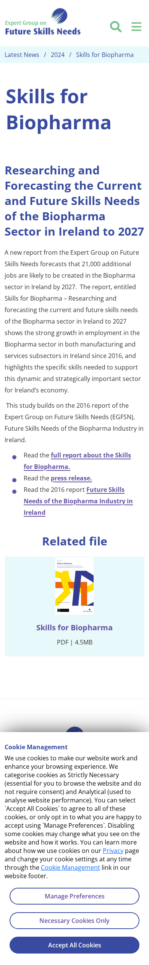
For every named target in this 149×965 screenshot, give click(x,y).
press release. (71, 478)
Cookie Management (70, 867)
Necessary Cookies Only (74, 920)
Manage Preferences (75, 896)
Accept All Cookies (74, 945)
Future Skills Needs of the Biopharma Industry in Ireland (78, 501)
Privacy (113, 850)
